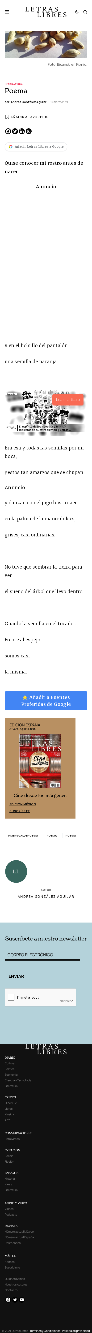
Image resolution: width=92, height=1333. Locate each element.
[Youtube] (22, 1300)
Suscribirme (12, 1267)
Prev (11, 768)
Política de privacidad (76, 1331)
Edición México (22, 804)
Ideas (8, 1184)
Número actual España (19, 1237)
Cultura (10, 1063)
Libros (9, 1109)
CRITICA (11, 1097)
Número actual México (19, 1231)
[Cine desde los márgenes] (40, 763)
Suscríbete (19, 811)
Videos (9, 1209)
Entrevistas (12, 1139)
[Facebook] (8, 131)
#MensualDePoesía (23, 835)
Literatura (14, 84)
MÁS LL (10, 1256)
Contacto (11, 1290)
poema (52, 835)
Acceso (10, 1262)
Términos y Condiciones (45, 1331)
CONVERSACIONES (18, 1133)
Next (69, 768)
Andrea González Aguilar (46, 896)
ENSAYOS (11, 1173)
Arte (7, 1120)
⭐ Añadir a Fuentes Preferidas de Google (46, 701)
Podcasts (11, 1214)
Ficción (9, 1162)
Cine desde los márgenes (40, 795)
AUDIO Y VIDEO (16, 1203)
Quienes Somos (15, 1279)
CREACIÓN (12, 1150)
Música (9, 1114)
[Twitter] (15, 131)
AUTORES (61, 915)
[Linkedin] (22, 131)
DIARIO (10, 1057)
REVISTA (11, 1226)
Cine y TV (11, 1103)
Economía (11, 1075)
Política (10, 1069)
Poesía (71, 835)
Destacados (13, 1243)
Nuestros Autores (16, 1284)
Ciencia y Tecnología (18, 1080)
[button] (9, 11)
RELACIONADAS (21, 915)
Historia (10, 1179)
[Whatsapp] (29, 131)
